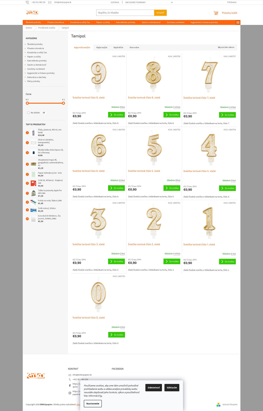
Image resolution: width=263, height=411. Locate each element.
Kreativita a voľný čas (37, 52)
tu (101, 395)
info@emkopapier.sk (82, 374)
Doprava (115, 2)
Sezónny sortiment (36, 69)
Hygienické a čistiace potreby (41, 73)
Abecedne (134, 47)
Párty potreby (33, 81)
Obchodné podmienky (135, 2)
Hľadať (160, 12)
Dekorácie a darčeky (36, 77)
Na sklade (38, 112)
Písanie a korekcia (35, 48)
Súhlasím (172, 387)
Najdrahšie (118, 47)
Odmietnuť (154, 387)
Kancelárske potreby (37, 60)
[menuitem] (33, 22)
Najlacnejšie (101, 47)
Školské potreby (35, 44)
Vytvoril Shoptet (229, 404)
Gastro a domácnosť (36, 64)
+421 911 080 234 (80, 379)
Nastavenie (92, 403)
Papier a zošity (34, 56)
